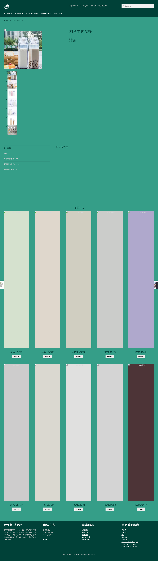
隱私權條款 (86, 539)
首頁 (7, 20)
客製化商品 (125, 539)
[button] (5, 30)
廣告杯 (12, 20)
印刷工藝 (85, 532)
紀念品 (124, 530)
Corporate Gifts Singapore (130, 542)
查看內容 (16, 356)
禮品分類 (7, 14)
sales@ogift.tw (84, 6)
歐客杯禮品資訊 (102, 6)
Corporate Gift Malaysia (129, 546)
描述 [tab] (5, 153)
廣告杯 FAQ (58, 14)
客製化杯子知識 (46, 14)
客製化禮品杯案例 (32, 14)
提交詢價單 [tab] (7, 148)
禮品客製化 (125, 532)
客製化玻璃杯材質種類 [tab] (11, 159)
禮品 (123, 535)
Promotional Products (129, 544)
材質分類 (18, 14)
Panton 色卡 (86, 537)
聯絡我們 (93, 6)
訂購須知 (85, 530)
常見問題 (85, 535)
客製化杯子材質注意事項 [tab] (12, 164)
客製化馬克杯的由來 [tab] (10, 169)
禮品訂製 (124, 537)
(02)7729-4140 (73, 6)
